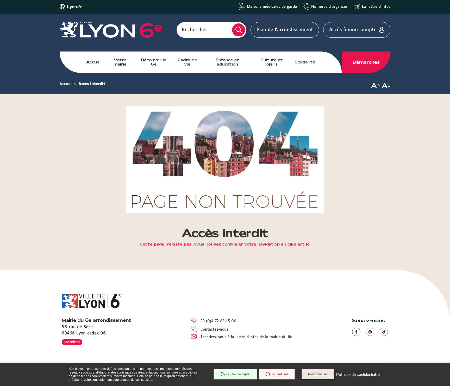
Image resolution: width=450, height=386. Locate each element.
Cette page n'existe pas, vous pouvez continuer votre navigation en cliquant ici (225, 244)
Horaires (72, 342)
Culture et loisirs (271, 62)
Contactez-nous (214, 329)
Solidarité (305, 62)
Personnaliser (318, 374)
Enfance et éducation (227, 62)
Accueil (94, 62)
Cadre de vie (187, 62)
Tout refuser (279, 374)
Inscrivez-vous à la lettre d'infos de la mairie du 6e (246, 337)
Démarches (366, 62)
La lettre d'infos (376, 7)
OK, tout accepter (238, 374)
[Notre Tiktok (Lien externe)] (384, 332)
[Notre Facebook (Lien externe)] (356, 332)
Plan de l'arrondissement (285, 30)
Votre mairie (120, 62)
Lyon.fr (74, 7)
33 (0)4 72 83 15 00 (218, 321)
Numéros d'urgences (329, 7)
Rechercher (194, 30)
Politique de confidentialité (358, 374)
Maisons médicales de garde (272, 7)
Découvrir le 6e (153, 62)
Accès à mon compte (353, 30)
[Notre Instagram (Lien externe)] (370, 332)
